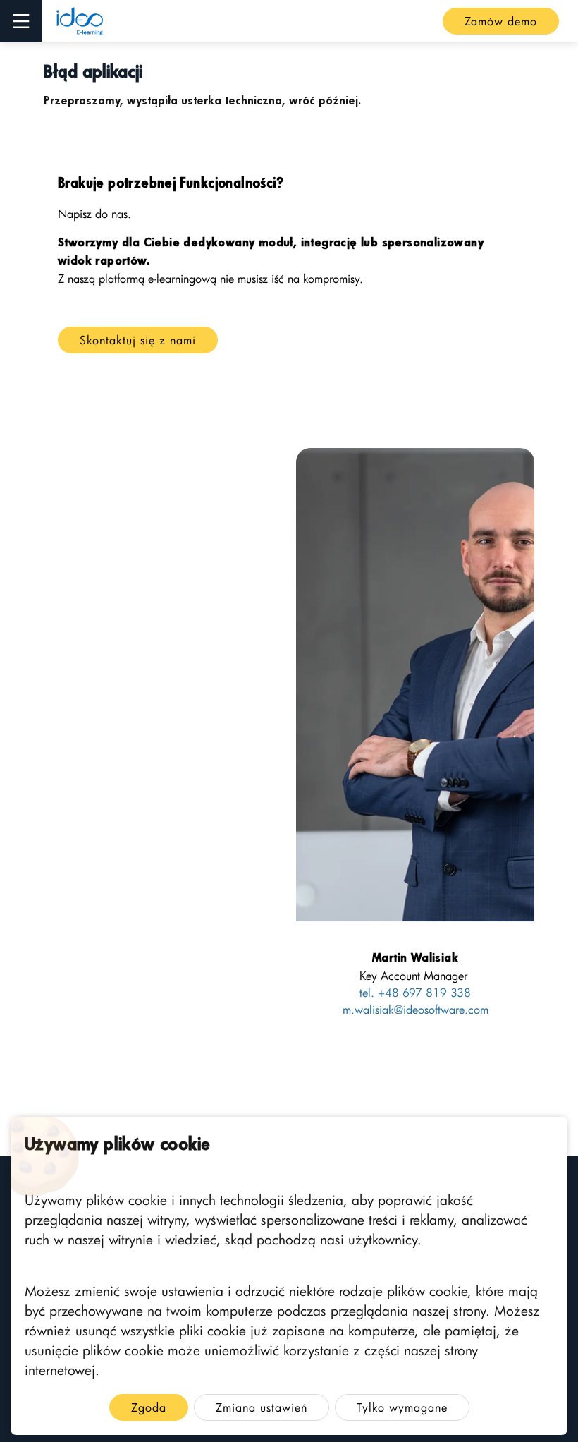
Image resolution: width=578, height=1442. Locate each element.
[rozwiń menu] (21, 21)
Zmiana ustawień (261, 1407)
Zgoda (148, 1407)
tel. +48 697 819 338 (415, 992)
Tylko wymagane (402, 1407)
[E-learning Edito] (79, 21)
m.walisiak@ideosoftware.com (415, 1009)
